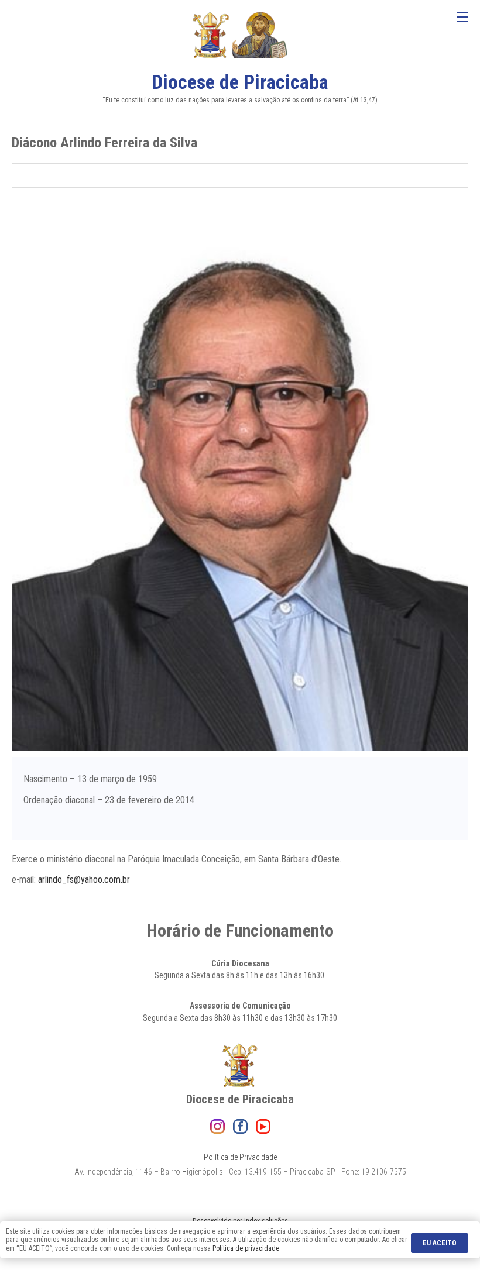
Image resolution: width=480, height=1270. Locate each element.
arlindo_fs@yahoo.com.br (84, 879)
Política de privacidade (245, 1248)
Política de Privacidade (240, 1157)
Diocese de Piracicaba (240, 82)
